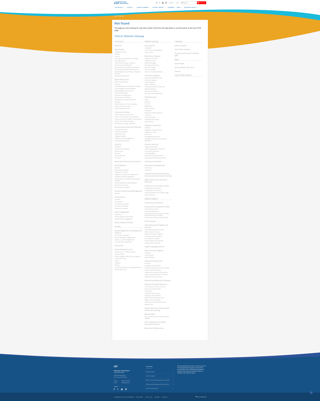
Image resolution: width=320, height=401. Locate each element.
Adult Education (150, 372)
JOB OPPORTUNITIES (190, 7)
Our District (119, 7)
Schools (130, 7)
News (178, 7)
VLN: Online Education (152, 388)
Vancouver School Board (127, 397)
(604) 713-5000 (126, 381)
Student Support (158, 7)
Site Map (157, 397)
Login (177, 2)
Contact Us (165, 397)
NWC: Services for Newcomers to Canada (157, 380)
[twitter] (159, 3)
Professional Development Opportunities (157, 384)
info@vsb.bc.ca (126, 382)
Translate (171, 2)
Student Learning (143, 7)
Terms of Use (148, 397)
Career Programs (151, 376)
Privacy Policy (139, 397)
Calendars (171, 7)
